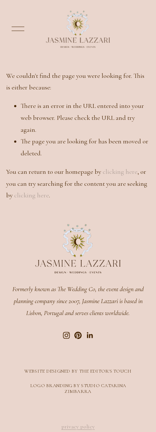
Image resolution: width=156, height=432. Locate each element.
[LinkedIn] (89, 335)
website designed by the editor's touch (77, 371)
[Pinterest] (78, 335)
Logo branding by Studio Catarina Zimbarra (78, 388)
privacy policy (78, 426)
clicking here (120, 172)
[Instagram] (66, 335)
